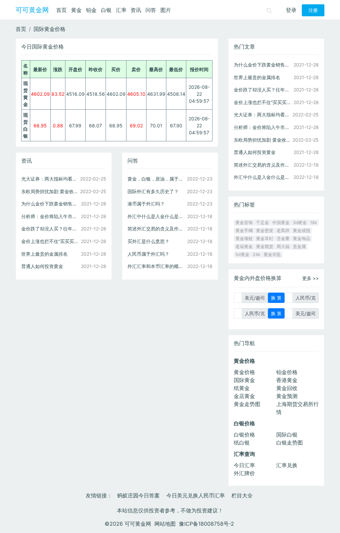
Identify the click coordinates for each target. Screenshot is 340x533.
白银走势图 (289, 442)
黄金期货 (264, 246)
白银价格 (244, 434)
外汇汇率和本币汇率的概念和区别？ (157, 266)
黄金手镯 (244, 230)
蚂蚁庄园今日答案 (138, 495)
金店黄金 (244, 396)
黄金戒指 (301, 230)
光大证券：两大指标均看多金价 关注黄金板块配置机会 (50, 179)
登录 (291, 10)
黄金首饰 (244, 222)
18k (313, 222)
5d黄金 (242, 254)
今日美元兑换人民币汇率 (195, 495)
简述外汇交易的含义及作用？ (157, 228)
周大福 (283, 246)
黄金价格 (244, 372)
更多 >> (310, 278)
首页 (61, 10)
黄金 (76, 10)
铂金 (91, 10)
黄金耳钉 (264, 238)
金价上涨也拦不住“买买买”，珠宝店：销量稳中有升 (50, 241)
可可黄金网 (32, 10)
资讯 (135, 10)
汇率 (121, 10)
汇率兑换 (287, 465)
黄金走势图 (247, 404)
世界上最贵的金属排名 (44, 254)
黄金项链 (244, 238)
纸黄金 (242, 388)
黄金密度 (264, 230)
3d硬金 (300, 222)
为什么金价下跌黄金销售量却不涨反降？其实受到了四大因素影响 (50, 203)
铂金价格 (287, 372)
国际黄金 (244, 380)
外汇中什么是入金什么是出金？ (157, 216)
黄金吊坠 (272, 254)
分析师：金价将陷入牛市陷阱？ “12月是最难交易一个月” (50, 216)
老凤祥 (283, 230)
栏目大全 (242, 495)
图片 (165, 10)
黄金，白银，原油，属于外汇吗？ (157, 179)
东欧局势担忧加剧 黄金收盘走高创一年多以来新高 (50, 191)
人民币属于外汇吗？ (148, 254)
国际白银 (287, 434)
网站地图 (165, 523)
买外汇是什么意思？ (148, 241)
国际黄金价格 (49, 29)
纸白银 (242, 442)
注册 (313, 10)
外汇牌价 (244, 473)
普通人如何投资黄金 (42, 266)
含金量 (283, 238)
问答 (150, 10)
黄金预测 (287, 396)
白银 (106, 10)
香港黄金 (287, 380)
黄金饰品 (301, 238)
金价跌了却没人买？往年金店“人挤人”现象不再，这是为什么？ (50, 228)
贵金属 (299, 246)
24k (256, 254)
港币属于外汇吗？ (146, 203)
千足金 (262, 222)
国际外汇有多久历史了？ (153, 191)
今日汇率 (244, 465)
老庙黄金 (244, 246)
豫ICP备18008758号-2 (206, 523)
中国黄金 (281, 222)
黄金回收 (287, 388)
